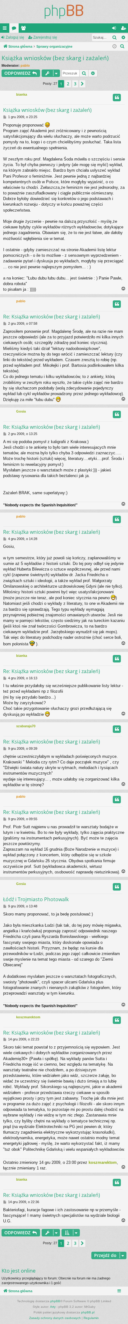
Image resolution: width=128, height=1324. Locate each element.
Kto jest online (19, 1270)
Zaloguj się (15, 37)
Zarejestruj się (45, 37)
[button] (82, 84)
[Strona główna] (64, 11)
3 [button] (75, 84)
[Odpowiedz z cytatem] (117, 97)
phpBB (55, 1301)
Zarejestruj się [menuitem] (124, 29)
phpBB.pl (87, 1312)
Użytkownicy (24, 29)
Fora (15, 29)
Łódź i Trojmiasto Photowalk (36, 899)
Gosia (21, 411)
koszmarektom (28, 1017)
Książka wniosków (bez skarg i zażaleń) (55, 58)
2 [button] (68, 84)
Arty (53, 1306)
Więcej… (5, 29)
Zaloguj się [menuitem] (115, 29)
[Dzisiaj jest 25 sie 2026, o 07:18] (114, 46)
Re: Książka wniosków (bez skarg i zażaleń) (51, 316)
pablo (25, 65)
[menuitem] (122, 46)
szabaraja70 (25, 726)
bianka (21, 94)
